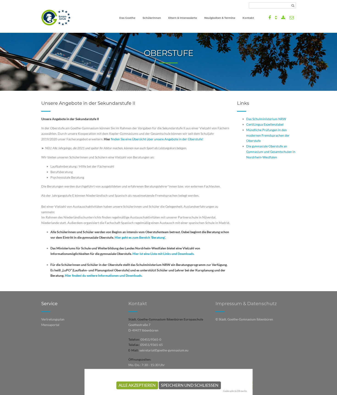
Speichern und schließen (189, 385)
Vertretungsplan (52, 319)
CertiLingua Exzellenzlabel (265, 124)
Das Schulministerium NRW (266, 119)
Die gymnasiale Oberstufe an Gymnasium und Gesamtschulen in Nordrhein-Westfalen (270, 151)
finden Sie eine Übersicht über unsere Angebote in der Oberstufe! (153, 139)
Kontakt (137, 303)
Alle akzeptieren (137, 385)
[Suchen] (293, 5)
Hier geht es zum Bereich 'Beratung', (140, 237)
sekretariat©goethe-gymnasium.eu (163, 350)
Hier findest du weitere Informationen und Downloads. (103, 275)
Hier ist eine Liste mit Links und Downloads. (163, 254)
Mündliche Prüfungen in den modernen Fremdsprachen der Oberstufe (268, 135)
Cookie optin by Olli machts (235, 391)
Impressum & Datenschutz (246, 303)
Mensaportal (50, 325)
